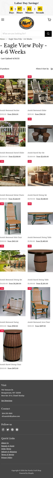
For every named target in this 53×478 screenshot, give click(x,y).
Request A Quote (7, 446)
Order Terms (6, 449)
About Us (5, 443)
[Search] (48, 34)
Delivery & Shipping (9, 451)
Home (2, 39)
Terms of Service (7, 454)
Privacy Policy (6, 457)
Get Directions (6, 400)
